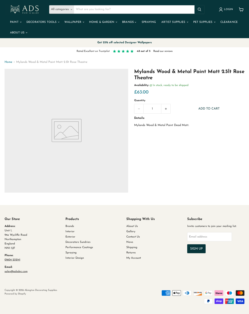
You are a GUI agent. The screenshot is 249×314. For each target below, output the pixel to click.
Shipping (131, 247)
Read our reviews (163, 51)
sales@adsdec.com (16, 271)
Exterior (70, 237)
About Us (17, 32)
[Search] (199, 9)
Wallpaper (73, 22)
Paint (15, 22)
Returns (131, 252)
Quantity (139, 100)
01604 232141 (12, 260)
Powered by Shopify (15, 294)
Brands (128, 22)
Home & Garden (102, 22)
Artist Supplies (173, 22)
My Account (133, 258)
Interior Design (74, 258)
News (129, 242)
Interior (70, 231)
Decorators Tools (42, 22)
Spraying (149, 22)
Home (8, 62)
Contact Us (133, 237)
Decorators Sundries (77, 242)
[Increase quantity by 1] (166, 109)
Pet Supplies (203, 22)
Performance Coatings (79, 247)
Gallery (130, 231)
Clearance (229, 22)
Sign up (196, 248)
